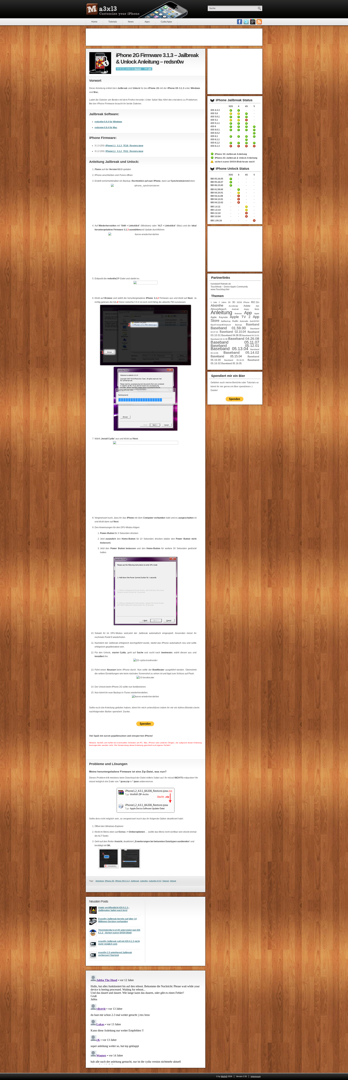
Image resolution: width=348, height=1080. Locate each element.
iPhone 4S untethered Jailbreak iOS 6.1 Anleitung (246, 136)
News (131, 21)
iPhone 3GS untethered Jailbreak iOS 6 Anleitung (230, 126)
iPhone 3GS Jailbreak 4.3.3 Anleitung (230, 110)
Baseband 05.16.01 (234, 360)
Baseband (252, 324)
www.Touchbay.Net (220, 289)
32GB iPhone (243, 302)
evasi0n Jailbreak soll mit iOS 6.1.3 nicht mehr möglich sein (119, 942)
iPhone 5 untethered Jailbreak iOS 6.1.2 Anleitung (254, 142)
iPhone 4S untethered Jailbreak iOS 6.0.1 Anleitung (246, 129)
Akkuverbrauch (218, 309)
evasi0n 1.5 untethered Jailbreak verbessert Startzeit (115, 954)
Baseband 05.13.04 (229, 348)
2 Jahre (223, 302)
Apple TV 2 (240, 317)
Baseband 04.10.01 (250, 335)
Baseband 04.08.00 (231, 335)
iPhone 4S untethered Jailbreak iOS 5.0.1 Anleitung (246, 116)
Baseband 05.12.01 (235, 346)
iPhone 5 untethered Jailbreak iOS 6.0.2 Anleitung (254, 133)
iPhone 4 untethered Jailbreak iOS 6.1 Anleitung (238, 136)
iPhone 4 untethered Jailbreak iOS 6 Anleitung (238, 126)
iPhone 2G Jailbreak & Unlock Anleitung (236, 158)
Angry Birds (251, 309)
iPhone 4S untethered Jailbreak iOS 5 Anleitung (246, 113)
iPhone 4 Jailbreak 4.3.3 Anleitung (238, 110)
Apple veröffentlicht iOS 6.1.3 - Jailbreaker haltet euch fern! (113, 909)
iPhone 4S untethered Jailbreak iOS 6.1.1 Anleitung (246, 139)
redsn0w (144, 881)
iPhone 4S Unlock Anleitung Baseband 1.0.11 (246, 206)
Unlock (173, 881)
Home (94, 21)
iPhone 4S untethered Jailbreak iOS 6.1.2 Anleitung (246, 142)
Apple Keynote (219, 317)
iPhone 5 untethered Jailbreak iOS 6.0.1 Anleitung (254, 129)
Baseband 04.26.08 (243, 338)
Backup (238, 325)
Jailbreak (135, 881)
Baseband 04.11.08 (219, 339)
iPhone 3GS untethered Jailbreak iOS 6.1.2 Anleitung (230, 142)
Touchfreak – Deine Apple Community (229, 286)
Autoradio (244, 321)
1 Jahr (214, 302)
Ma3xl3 (137, 69)
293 (149, 69)
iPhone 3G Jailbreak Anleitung (231, 154)
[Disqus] (145, 1019)
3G (233, 302)
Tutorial (165, 881)
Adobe (247, 305)
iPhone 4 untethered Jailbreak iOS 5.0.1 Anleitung (238, 116)
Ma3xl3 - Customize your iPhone (113, 9)
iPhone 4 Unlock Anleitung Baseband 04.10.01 (238, 192)
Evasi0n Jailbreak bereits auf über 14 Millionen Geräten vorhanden (117, 920)
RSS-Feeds (259, 21)
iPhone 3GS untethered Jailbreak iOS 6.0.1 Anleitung (230, 129)
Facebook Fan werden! (239, 21)
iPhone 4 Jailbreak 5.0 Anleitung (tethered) (238, 113)
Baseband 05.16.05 (231, 363)
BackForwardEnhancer (221, 325)
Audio (235, 321)
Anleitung (100, 881)
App (248, 312)
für (108, 121)
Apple (256, 313)
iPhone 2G (109, 881)
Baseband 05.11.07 (235, 342)
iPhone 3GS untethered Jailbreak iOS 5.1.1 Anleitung (230, 123)
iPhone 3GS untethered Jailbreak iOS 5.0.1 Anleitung (230, 116)
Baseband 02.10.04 (233, 331)
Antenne (238, 313)
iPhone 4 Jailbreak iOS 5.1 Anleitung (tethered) (238, 120)
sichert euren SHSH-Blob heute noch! (235, 161)
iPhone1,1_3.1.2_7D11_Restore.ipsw (124, 151)
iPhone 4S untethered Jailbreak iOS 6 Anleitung (246, 126)
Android (235, 309)
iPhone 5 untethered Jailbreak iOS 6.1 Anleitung (254, 136)
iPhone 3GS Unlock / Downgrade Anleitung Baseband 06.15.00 (230, 185)
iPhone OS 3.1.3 (122, 881)
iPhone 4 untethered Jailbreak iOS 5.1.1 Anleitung (238, 123)
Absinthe (217, 305)
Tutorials (112, 21)
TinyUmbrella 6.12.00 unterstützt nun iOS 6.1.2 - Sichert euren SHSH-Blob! (119, 931)
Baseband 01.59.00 (228, 328)
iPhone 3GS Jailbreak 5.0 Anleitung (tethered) (230, 113)
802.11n (255, 302)
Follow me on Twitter (246, 21)
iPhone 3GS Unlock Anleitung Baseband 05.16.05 (230, 178)
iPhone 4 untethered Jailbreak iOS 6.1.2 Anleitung (238, 142)
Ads (257, 306)
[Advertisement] (174, 37)
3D (229, 302)
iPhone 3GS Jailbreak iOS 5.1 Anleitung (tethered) (230, 120)
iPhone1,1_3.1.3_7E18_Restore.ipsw (124, 145)
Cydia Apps (166, 21)
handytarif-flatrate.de (221, 284)
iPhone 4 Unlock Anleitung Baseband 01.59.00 (238, 189)
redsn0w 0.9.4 (155, 881)
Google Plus (252, 21)
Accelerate (233, 306)
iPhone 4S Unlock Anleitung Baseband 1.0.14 (246, 209)
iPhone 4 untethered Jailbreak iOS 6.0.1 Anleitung (238, 129)
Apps (147, 21)
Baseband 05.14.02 (241, 352)
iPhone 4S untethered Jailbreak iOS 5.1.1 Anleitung (246, 123)
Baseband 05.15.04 (226, 356)
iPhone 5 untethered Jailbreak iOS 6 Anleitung (254, 126)
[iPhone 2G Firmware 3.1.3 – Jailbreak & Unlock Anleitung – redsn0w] (100, 63)
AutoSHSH (254, 321)
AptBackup (226, 321)
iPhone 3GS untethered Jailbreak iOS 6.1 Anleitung (230, 136)
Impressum (256, 1076)
